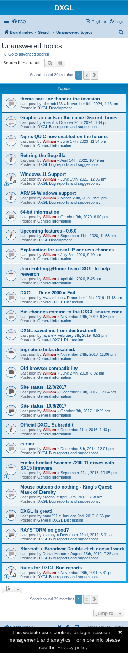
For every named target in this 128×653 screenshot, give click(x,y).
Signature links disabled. (47, 349)
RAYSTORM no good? (44, 530)
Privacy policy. (73, 647)
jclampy (49, 535)
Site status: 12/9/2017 (43, 387)
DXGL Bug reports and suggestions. (68, 127)
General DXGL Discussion (60, 302)
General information (54, 145)
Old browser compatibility (49, 368)
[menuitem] (19, 21)
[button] (94, 75)
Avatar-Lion (53, 298)
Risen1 (49, 122)
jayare (48, 335)
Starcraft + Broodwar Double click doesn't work (72, 549)
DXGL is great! (36, 511)
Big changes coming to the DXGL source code (71, 311)
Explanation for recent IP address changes (67, 249)
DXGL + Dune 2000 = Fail (47, 293)
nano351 (50, 516)
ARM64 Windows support (48, 193)
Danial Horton (54, 554)
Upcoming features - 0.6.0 (48, 231)
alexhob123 (53, 103)
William (49, 141)
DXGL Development (54, 108)
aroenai (49, 497)
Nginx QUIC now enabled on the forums (64, 136)
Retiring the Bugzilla (42, 155)
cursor (27, 443)
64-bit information (39, 212)
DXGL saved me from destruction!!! (59, 330)
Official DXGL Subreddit (46, 425)
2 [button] (86, 75)
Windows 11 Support (43, 174)
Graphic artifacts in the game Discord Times (68, 117)
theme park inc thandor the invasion (60, 98)
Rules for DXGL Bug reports (51, 567)
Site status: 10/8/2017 (43, 406)
